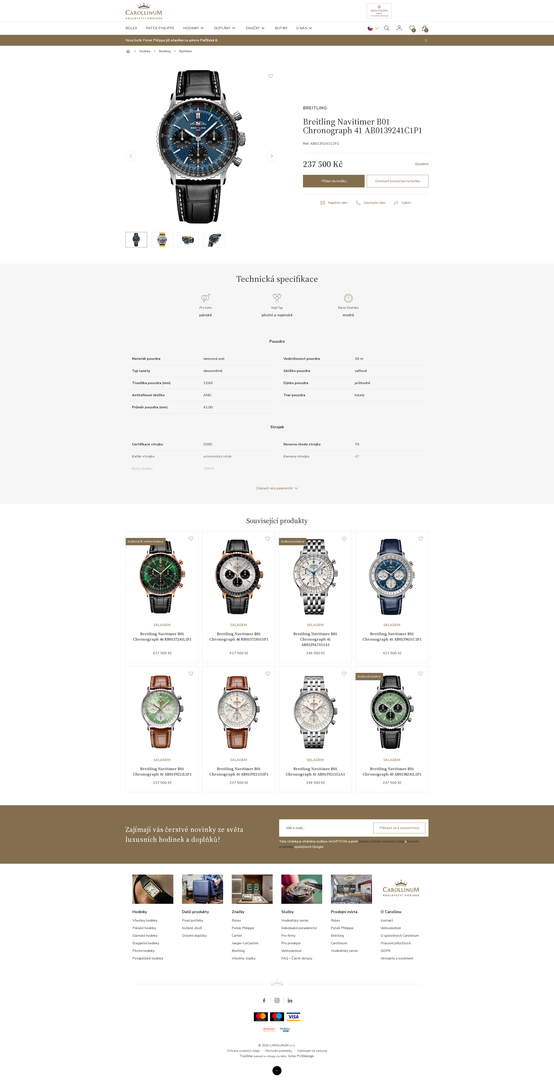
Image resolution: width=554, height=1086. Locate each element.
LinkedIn (289, 1000)
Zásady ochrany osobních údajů (381, 841)
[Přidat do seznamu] (272, 76)
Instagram (277, 1000)
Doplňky (222, 28)
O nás (302, 28)
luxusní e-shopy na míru (270, 1056)
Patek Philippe (160, 28)
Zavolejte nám (374, 202)
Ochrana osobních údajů (243, 1051)
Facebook (264, 1000)
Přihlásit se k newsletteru (399, 828)
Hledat (387, 28)
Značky (253, 28)
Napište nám (337, 202)
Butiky (281, 28)
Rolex (131, 28)
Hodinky (191, 28)
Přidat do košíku (334, 181)
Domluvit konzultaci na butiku (397, 181)
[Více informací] (277, 1070)
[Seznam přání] (191, 539)
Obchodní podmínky (278, 1051)
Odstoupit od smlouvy (312, 1051)
